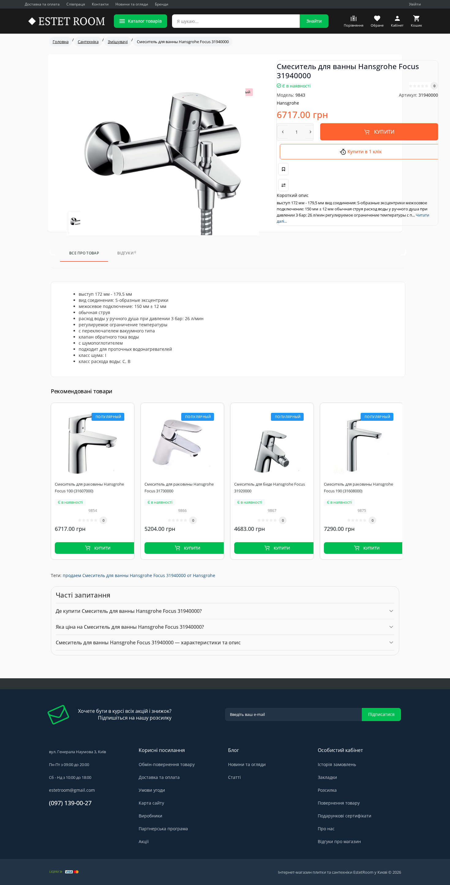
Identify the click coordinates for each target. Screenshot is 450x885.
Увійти (415, 4)
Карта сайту (151, 803)
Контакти (100, 4)
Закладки (327, 777)
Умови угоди (152, 790)
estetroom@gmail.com (72, 790)
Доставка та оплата (42, 4)
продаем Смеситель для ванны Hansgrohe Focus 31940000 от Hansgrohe (139, 575)
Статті (234, 777)
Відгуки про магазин (339, 841)
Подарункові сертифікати (344, 816)
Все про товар (84, 253)
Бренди (161, 4)
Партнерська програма (163, 828)
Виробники (150, 816)
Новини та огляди (131, 4)
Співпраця (75, 4)
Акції (144, 841)
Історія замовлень (337, 764)
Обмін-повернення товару (167, 764)
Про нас (326, 828)
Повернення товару (339, 803)
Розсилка (327, 790)
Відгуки (126, 253)
